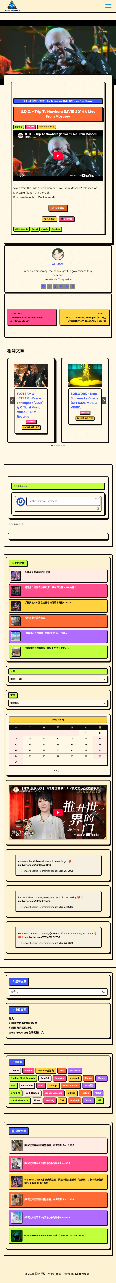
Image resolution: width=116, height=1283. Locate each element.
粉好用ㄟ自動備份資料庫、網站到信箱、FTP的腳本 (50, 587)
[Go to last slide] (12, 400)
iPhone (28, 1070)
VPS (62, 1070)
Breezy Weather (53, 1093)
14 (72, 744)
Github (71, 1093)
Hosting (50, 1100)
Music (44, 229)
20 (57, 750)
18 (30, 750)
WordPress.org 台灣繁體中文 (26, 1032)
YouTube (56, 229)
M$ (99, 1100)
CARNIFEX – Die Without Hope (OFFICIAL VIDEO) (26, 317)
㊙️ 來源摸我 (58, 208)
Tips (13, 1085)
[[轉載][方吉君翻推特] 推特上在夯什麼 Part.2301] (17, 651)
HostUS (85, 1093)
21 (72, 750)
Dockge (53, 1085)
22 (86, 750)
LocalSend (27, 1085)
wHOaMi (30, 127)
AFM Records (21, 229)
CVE (62, 1100)
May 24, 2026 (66, 943)
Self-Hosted (32, 1093)
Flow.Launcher (71, 1085)
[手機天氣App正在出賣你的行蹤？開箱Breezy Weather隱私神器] (17, 606)
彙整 (12, 695)
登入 (11, 1018)
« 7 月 (57, 770)
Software (75, 1070)
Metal (35, 229)
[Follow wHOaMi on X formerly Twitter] (49, 286)
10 (16, 744)
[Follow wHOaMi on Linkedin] (72, 286)
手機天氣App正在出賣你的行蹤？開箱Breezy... (49, 602)
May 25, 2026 (66, 870)
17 (16, 750)
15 (86, 744)
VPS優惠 (15, 1093)
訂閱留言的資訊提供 (20, 1027)
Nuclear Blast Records (23, 1078)
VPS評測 (88, 1085)
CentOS (44, 1078)
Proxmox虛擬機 (46, 1070)
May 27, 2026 (66, 906)
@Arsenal (38, 861)
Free (40, 1085)
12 (44, 744)
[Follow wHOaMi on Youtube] (61, 286)
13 (58, 744)
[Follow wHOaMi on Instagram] (55, 286)
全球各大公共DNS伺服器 (37, 572)
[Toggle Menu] (108, 6)
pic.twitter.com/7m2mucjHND (34, 864)
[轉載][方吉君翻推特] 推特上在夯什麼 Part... (47, 648)
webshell (74, 1078)
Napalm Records (19, 1100)
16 (100, 744)
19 (44, 750)
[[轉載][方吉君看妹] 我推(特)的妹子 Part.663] (17, 636)
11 (30, 744)
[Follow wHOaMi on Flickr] (66, 286)
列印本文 (50, 219)
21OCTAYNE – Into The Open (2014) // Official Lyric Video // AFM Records (85, 317)
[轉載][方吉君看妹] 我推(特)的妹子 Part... (46, 633)
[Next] (104, 400)
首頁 (25, 101)
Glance (101, 1078)
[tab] (52, 445)
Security (59, 1078)
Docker (15, 1070)
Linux (37, 1100)
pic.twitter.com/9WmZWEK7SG (42, 937)
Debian (88, 1100)
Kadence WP (83, 1273)
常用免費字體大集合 (35, 617)
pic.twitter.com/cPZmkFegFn (34, 901)
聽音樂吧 (33, 101)
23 (100, 750)
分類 (12, 671)
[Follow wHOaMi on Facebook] (43, 286)
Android (74, 1100)
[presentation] (31, 375)
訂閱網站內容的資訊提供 (23, 1023)
